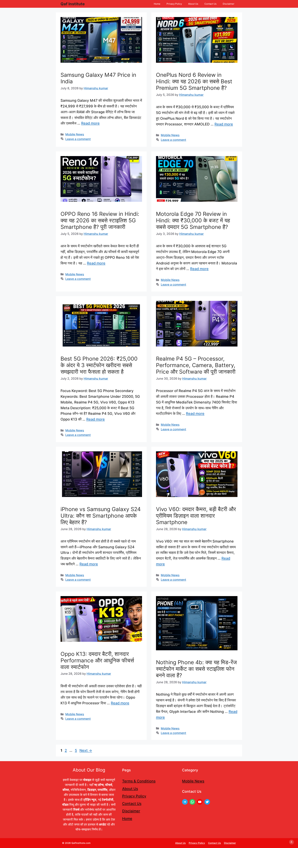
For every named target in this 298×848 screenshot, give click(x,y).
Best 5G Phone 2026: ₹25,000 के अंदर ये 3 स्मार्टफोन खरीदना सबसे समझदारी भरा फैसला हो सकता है (99, 365)
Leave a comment (78, 139)
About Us (193, 3)
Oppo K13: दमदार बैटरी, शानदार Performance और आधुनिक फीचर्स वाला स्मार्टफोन (97, 660)
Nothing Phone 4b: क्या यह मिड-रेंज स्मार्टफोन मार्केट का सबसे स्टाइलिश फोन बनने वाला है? (196, 668)
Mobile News (74, 134)
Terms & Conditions (139, 781)
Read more (90, 123)
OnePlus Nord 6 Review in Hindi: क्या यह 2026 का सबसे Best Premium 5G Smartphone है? (194, 81)
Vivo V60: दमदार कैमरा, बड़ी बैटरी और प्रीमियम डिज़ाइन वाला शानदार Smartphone (196, 515)
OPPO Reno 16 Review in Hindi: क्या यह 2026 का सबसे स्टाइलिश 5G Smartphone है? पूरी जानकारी (100, 220)
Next (85, 750)
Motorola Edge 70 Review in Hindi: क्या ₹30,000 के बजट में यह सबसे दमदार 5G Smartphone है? (193, 220)
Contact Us (210, 3)
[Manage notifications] (291, 841)
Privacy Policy (174, 3)
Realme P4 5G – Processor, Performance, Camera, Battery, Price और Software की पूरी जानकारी (195, 365)
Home (157, 3)
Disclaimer (228, 3)
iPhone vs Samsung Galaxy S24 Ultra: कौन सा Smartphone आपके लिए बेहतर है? (101, 515)
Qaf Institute (73, 4)
